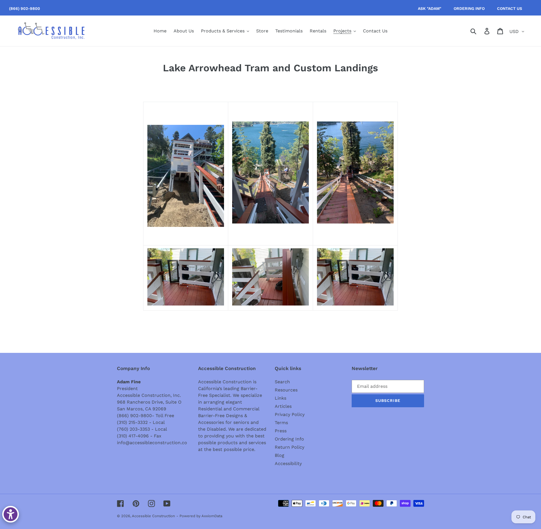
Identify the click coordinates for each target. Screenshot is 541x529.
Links (280, 398)
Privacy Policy (290, 414)
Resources (286, 390)
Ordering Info (289, 439)
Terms (281, 422)
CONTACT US (509, 8)
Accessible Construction (153, 516)
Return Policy (289, 447)
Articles (283, 406)
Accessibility (288, 463)
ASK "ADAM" (429, 8)
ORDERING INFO (469, 8)
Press (281, 430)
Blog (279, 455)
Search (282, 381)
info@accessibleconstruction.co (152, 442)
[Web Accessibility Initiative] (10, 514)
